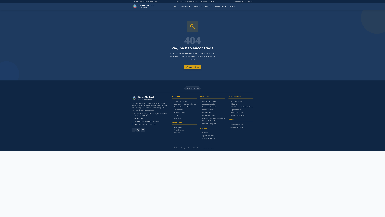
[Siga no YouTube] (143, 130)
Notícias (207, 6)
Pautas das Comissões (209, 107)
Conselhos (177, 118)
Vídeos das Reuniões (209, 138)
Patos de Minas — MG (150, 1)
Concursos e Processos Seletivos (185, 104)
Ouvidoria (204, 1)
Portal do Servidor (192, 1)
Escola (231, 6)
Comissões (177, 133)
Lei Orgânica (206, 112)
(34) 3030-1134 (137, 1)
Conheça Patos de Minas (182, 107)
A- (243, 2)
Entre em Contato (180, 112)
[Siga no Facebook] (134, 130)
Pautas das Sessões (208, 104)
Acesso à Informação (237, 115)
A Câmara (173, 6)
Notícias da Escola (236, 124)
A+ (249, 2)
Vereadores (184, 6)
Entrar (212, 1)
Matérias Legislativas (209, 101)
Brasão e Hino (178, 110)
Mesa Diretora (179, 130)
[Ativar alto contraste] (252, 1)
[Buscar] (251, 6)
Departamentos (235, 110)
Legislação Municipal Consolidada (213, 118)
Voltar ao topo (194, 88)
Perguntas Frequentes (209, 124)
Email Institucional (236, 112)
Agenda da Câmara (208, 136)
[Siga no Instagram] (138, 130)
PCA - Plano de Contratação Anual (241, 107)
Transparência (179, 1)
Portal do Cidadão (236, 101)
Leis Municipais (207, 110)
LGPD (176, 115)
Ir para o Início (194, 67)
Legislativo (196, 6)
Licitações (233, 104)
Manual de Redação (209, 121)
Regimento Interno (208, 115)
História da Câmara (180, 101)
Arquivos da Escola (236, 127)
